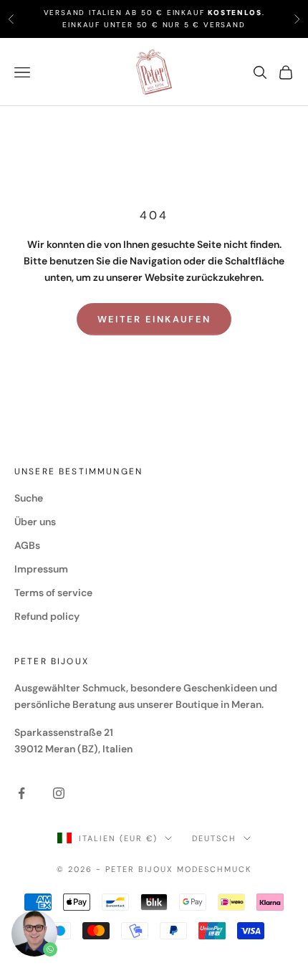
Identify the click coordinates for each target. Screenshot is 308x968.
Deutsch (214, 838)
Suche (28, 498)
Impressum (41, 568)
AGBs (27, 545)
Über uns (35, 521)
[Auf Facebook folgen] (21, 793)
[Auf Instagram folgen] (59, 793)
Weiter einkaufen (154, 319)
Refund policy (47, 616)
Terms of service (53, 592)
